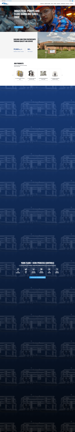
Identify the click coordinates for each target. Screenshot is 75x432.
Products (42, 3)
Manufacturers (47, 3)
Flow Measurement (18, 272)
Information (63, 3)
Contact (71, 3)
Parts (52, 3)
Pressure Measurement (41, 272)
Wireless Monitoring (57, 272)
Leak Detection (49, 272)
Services (58, 3)
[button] (12, 75)
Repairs (55, 3)
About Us (67, 3)
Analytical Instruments (34, 272)
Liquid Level (26, 272)
